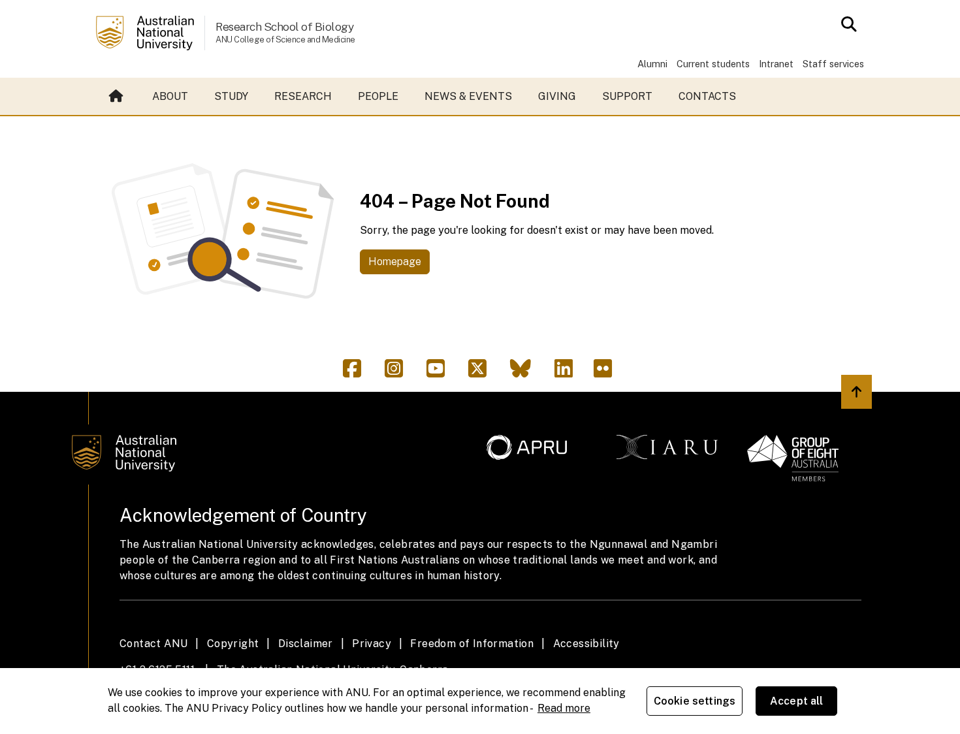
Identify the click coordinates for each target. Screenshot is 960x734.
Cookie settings (694, 701)
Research (303, 96)
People (378, 96)
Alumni (652, 63)
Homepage (394, 261)
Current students (713, 63)
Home (117, 97)
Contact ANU (153, 643)
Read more (563, 708)
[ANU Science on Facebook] (357, 372)
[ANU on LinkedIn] (568, 372)
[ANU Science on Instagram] (399, 372)
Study (231, 96)
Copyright (233, 643)
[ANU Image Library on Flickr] (605, 372)
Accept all (797, 701)
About (170, 96)
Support (627, 96)
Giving (557, 96)
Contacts (707, 96)
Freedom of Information (472, 643)
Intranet (776, 63)
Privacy (371, 643)
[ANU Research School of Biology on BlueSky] (525, 372)
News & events (468, 96)
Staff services (833, 63)
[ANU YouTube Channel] (440, 372)
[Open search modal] (845, 24)
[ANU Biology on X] (482, 372)
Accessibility (586, 643)
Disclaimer (305, 643)
